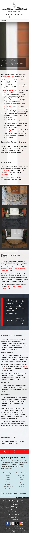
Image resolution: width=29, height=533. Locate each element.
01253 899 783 (14, 514)
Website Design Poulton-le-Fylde (16, 530)
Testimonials (4, 174)
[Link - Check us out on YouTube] (12, 524)
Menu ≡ (4, 21)
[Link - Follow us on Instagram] (21, 524)
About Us (16, 179)
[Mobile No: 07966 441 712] (14, 451)
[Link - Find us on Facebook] (7, 524)
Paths (12, 76)
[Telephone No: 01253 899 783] (5, 451)
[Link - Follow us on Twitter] (17, 524)
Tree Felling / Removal (14, 361)
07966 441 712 (14, 517)
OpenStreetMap (20, 497)
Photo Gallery (5, 170)
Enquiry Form (14, 519)
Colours (23, 275)
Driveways (6, 76)
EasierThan (5, 530)
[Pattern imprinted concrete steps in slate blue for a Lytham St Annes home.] (14, 217)
